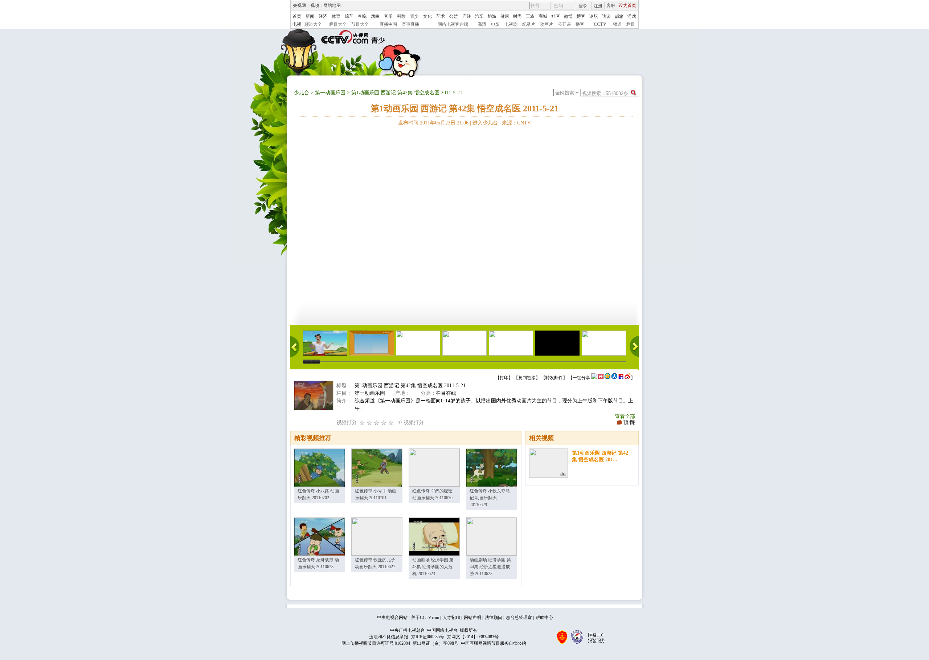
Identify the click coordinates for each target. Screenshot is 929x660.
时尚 (517, 16)
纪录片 (528, 24)
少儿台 (301, 92)
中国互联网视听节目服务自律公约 (493, 643)
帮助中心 (544, 617)
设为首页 (627, 5)
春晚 (362, 16)
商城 (543, 16)
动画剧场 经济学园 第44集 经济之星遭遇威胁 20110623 (490, 566)
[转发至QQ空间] (607, 377)
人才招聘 (451, 617)
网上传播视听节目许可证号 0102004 (375, 643)
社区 (555, 16)
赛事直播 (410, 24)
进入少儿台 (485, 123)
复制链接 (527, 377)
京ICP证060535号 (427, 636)
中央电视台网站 (392, 617)
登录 (582, 5)
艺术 (440, 16)
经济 (323, 16)
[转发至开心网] (600, 377)
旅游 (492, 16)
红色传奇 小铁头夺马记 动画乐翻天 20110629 (490, 497)
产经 (466, 16)
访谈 (606, 16)
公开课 (564, 24)
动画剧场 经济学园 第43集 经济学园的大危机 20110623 (433, 566)
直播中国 (388, 24)
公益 (453, 16)
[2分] (362, 422)
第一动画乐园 (330, 92)
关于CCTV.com (425, 617)
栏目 (630, 24)
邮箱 (619, 16)
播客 (580, 24)
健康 (504, 16)
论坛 (593, 16)
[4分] (369, 422)
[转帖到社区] (594, 377)
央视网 (299, 5)
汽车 (479, 16)
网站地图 (332, 5)
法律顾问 (493, 617)
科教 (401, 16)
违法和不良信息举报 (388, 636)
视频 (314, 5)
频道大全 (313, 24)
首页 (296, 16)
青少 (414, 16)
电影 (495, 24)
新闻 (310, 16)
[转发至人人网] (614, 377)
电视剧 (510, 24)
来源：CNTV (516, 123)
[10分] (391, 422)
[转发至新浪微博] (628, 377)
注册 (598, 5)
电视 (296, 24)
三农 (530, 16)
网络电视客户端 (453, 24)
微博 (568, 16)
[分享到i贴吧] (620, 377)
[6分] (376, 422)
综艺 (349, 16)
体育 (336, 16)
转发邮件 (554, 377)
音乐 (388, 16)
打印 (504, 377)
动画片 (546, 24)
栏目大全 (338, 24)
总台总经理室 (519, 617)
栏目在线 (446, 393)
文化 (427, 16)
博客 (581, 16)
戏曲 (375, 16)
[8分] (384, 422)
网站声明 (472, 617)
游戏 (631, 16)
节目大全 (360, 24)
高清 (482, 24)
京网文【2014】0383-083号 (473, 636)
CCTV (600, 24)
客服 (610, 5)
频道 (617, 24)
